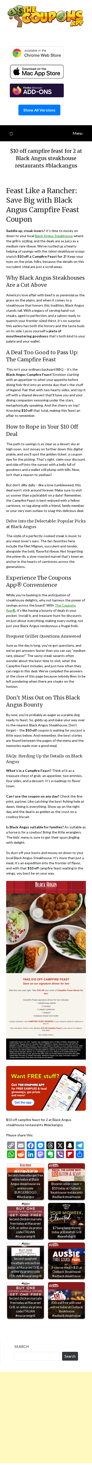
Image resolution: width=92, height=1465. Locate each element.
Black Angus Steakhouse (54, 236)
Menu (77, 133)
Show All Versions (39, 110)
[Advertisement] (46, 1417)
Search (21, 1346)
